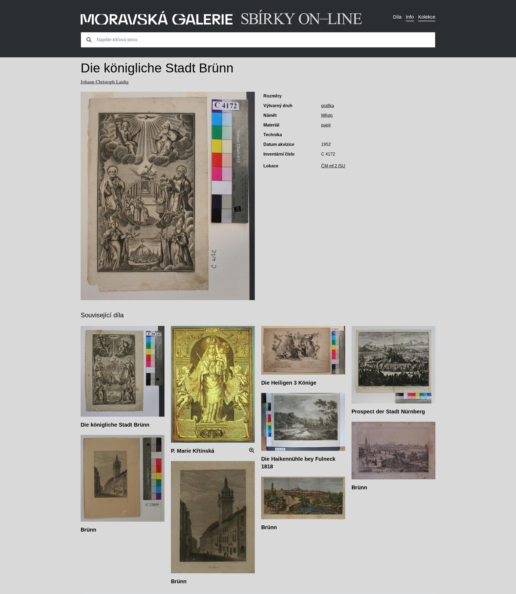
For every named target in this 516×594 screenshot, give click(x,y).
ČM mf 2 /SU (333, 166)
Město (327, 115)
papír (326, 125)
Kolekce (426, 17)
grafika (327, 105)
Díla (397, 17)
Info (410, 17)
